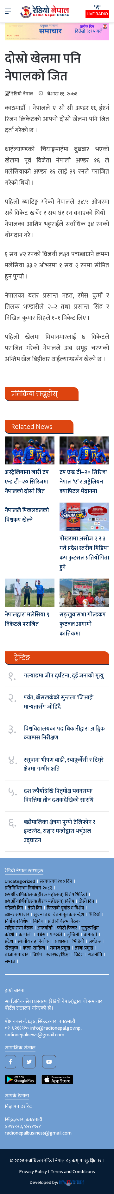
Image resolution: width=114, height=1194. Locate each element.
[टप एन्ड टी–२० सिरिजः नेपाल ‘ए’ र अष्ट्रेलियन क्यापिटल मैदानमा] (84, 450)
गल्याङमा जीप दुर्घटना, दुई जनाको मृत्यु (64, 676)
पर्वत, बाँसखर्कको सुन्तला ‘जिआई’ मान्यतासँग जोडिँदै (58, 702)
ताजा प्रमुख (84, 948)
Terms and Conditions (73, 1172)
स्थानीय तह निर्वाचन (34, 941)
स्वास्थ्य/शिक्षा (58, 954)
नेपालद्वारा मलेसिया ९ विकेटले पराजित (27, 619)
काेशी (9, 934)
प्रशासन (61, 941)
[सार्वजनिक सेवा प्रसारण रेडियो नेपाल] (45, 11)
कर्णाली (25, 934)
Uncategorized (20, 881)
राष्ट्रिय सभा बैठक (19, 928)
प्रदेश (9, 941)
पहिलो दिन (14, 908)
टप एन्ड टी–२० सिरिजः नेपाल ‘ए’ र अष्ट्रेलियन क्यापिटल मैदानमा (83, 482)
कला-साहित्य (34, 948)
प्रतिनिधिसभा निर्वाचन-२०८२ (28, 888)
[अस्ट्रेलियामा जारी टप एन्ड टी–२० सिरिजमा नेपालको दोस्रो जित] (29, 450)
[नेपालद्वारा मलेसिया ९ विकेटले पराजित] (29, 593)
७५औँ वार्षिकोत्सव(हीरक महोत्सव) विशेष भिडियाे (46, 894)
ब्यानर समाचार (17, 914)
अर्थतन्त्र (95, 941)
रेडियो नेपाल (22, 94)
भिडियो (78, 941)
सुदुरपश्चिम (90, 928)
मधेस (40, 934)
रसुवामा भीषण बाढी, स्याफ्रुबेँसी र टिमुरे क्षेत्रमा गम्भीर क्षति (64, 764)
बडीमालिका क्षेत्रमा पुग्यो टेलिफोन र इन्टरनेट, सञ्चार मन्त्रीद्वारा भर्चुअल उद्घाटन (59, 831)
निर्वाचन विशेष (16, 921)
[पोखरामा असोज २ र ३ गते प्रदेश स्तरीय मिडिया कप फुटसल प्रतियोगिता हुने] (84, 517)
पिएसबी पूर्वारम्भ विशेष (65, 908)
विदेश (79, 954)
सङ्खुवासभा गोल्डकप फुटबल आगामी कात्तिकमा (83, 624)
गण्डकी (56, 934)
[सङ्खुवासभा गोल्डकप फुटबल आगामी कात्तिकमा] (84, 593)
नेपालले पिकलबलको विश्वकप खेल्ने (27, 515)
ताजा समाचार (16, 954)
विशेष (37, 954)
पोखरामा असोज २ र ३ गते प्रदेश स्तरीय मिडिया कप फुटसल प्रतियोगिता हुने (84, 553)
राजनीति (95, 954)
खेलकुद (11, 948)
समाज (10, 961)
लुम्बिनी (72, 934)
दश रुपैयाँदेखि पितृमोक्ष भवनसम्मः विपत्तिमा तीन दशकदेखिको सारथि (58, 795)
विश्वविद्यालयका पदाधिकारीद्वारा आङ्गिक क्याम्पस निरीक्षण (64, 733)
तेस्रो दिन (35, 908)
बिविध (38, 921)
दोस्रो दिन (86, 901)
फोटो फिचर (67, 928)
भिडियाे (94, 914)
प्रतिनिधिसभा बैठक (64, 921)
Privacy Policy (33, 1172)
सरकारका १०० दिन (56, 881)
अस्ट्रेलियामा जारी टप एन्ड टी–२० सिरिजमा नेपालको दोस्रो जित (27, 482)
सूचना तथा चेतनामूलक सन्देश (59, 914)
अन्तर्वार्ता (45, 928)
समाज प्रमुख (60, 948)
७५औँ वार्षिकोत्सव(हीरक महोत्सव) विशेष (39, 901)
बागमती (90, 934)
